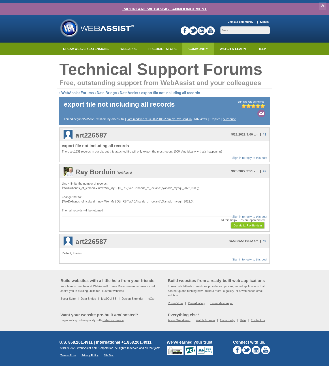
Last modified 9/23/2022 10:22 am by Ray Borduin (159, 119)
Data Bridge (107, 93)
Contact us (258, 320)
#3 (264, 241)
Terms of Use (68, 355)
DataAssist (129, 93)
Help (243, 320)
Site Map (109, 355)
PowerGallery (196, 303)
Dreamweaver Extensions (86, 49)
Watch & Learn (233, 49)
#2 (264, 171)
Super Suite (68, 298)
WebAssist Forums (77, 93)
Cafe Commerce (113, 320)
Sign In (264, 21)
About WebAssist (179, 320)
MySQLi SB (109, 298)
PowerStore (175, 303)
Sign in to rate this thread (250, 101)
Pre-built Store (162, 49)
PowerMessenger (221, 303)
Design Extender (132, 298)
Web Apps (128, 49)
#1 (264, 134)
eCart (151, 298)
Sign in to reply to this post (249, 157)
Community (198, 49)
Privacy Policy (89, 355)
